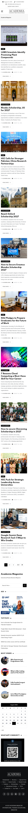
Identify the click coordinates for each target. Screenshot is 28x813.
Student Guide (22, 782)
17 (3, 720)
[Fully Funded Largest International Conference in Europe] (5, 683)
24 (3, 723)
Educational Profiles (11, 786)
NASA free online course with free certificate (13, 642)
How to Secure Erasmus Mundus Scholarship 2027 (13, 267)
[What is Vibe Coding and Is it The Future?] (5, 672)
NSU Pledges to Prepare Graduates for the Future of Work (13, 320)
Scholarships (14, 784)
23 (25, 720)
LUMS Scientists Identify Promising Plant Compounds (13, 55)
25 (6, 723)
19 (10, 720)
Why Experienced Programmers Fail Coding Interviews (17, 661)
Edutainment (6, 780)
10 (3, 717)
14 (17, 717)
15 (21, 717)
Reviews (14, 780)
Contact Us (7, 788)
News (4, 782)
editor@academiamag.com (14, 4)
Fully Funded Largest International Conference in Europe (18, 684)
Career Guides (12, 782)
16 (25, 717)
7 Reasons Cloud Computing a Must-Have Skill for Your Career (13, 376)
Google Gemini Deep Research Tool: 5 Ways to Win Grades (13, 538)
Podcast (23, 784)
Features (6, 784)
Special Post (22, 780)
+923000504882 (20, 1)
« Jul (2, 730)
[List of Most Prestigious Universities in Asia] (5, 695)
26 (10, 723)
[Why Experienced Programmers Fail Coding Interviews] (5, 660)
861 (18, 565)
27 (14, 723)
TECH (21, 786)
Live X (22, 788)
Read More (6, 76)
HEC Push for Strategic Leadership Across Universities (12, 482)
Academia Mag (6, 72)
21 (17, 720)
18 (6, 720)
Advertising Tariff (13, 6)
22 (21, 720)
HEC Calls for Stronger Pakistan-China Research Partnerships (13, 161)
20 (14, 720)
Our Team (15, 788)
